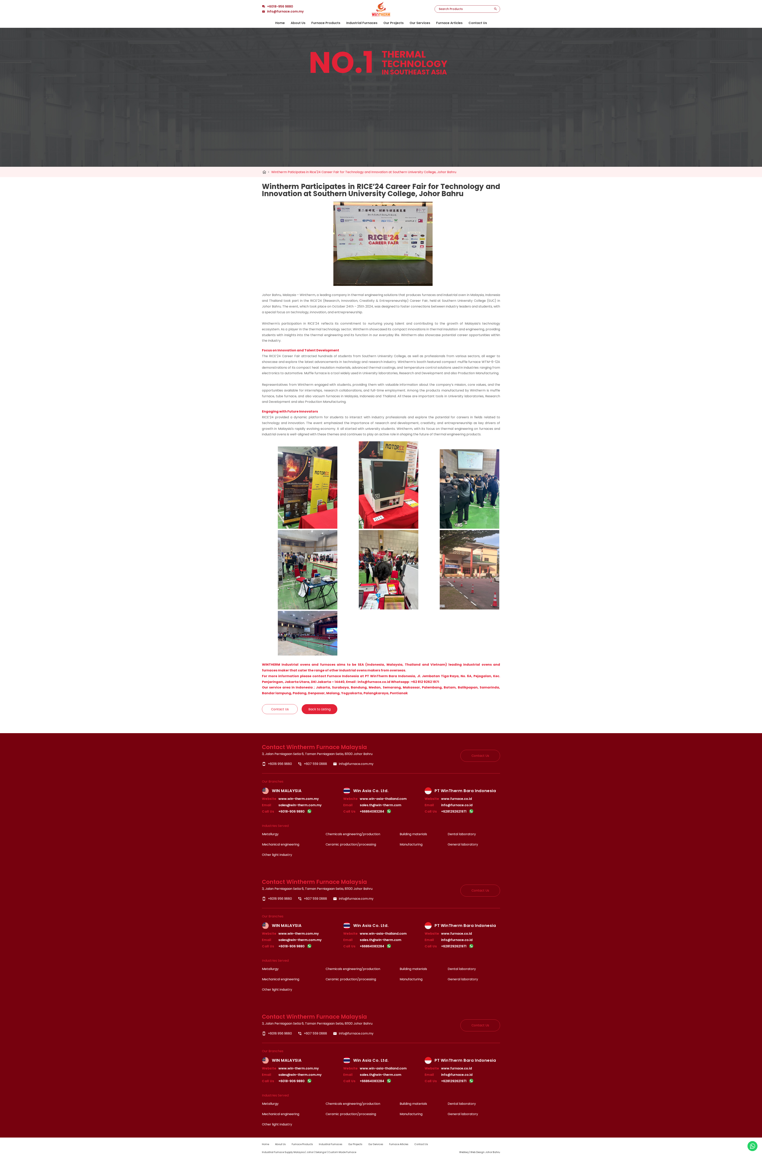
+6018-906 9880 (291, 811)
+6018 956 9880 (277, 764)
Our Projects (393, 23)
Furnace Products (325, 23)
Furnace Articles (449, 23)
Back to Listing (319, 709)
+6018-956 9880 (280, 6)
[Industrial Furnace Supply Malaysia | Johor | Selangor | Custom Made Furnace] (381, 9)
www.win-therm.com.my (298, 798)
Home (280, 23)
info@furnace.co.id (456, 805)
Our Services (420, 23)
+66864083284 (372, 811)
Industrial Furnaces (361, 23)
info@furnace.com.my (353, 764)
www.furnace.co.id (456, 798)
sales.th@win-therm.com (380, 805)
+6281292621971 (454, 811)
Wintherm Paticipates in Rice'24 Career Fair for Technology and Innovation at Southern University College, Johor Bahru (363, 172)
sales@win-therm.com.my (300, 805)
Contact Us (478, 23)
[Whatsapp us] (752, 1146)
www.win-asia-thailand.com (383, 798)
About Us (298, 23)
